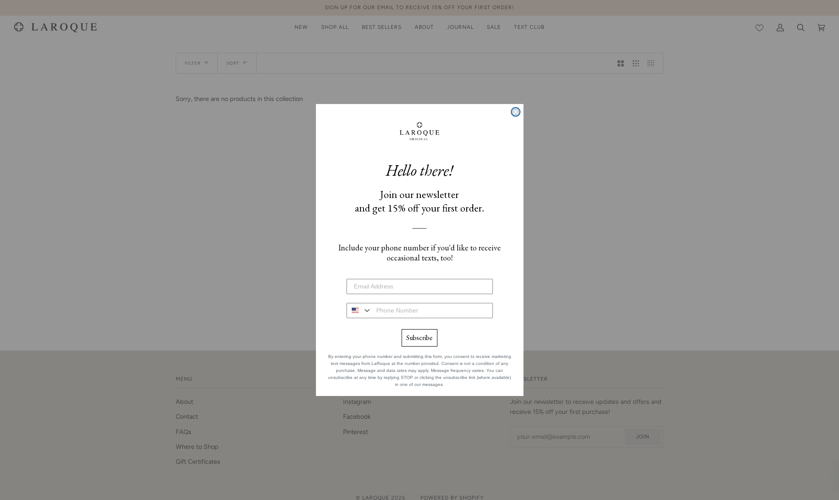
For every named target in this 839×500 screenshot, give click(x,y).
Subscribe (419, 337)
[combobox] (359, 310)
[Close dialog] (515, 112)
